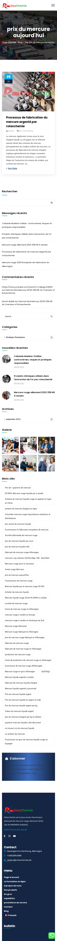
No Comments (26, 131)
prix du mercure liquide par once (19, 541)
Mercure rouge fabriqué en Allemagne (21, 632)
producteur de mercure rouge (17, 654)
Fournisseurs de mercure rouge (18, 581)
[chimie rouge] (14, 5)
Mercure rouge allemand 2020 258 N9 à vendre (25, 244)
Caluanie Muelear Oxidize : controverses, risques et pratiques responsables (27, 225)
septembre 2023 (29, 419)
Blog (20, 42)
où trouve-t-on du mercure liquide (19, 728)
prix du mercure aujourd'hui (17, 575)
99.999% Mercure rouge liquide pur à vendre (24, 493)
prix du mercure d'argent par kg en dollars (23, 717)
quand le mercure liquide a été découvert (23, 722)
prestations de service (15, 902)
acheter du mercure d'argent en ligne (21, 509)
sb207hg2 (45, 671)
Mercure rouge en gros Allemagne (20, 671)
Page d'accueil (9, 42)
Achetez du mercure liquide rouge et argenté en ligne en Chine (28, 501)
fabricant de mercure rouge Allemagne (22, 552)
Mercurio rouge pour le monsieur (19, 564)
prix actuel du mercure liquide (18, 524)
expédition (9, 898)
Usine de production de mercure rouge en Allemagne (28, 660)
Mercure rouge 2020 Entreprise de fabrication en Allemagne (25, 264)
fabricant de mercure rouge (17, 643)
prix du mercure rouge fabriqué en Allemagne (25, 637)
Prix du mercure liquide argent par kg (21, 705)
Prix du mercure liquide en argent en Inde (23, 700)
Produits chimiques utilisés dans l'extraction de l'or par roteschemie (26, 236)
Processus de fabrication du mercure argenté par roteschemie (26, 121)
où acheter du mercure (15, 734)
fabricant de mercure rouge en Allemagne (23, 649)
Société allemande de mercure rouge (21, 535)
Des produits (10, 890)
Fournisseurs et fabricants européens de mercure (26, 529)
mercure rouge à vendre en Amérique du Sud (24, 620)
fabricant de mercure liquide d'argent (21, 683)
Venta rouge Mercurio (14, 569)
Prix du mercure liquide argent (18, 694)
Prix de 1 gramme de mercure (18, 488)
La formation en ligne (15, 881)
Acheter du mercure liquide (17, 592)
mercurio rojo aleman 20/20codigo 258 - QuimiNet (27, 558)
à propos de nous (12, 885)
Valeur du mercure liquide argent (19, 711)
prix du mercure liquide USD (17, 547)
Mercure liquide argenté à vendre (19, 677)
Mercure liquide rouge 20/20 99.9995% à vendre (26, 598)
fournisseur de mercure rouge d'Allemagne (23, 666)
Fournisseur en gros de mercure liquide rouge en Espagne (26, 741)
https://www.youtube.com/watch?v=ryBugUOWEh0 (27, 287)
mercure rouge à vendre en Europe (20, 615)
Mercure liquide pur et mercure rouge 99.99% (24, 586)
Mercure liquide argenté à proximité (20, 688)
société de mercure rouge (16, 603)
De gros (8, 894)
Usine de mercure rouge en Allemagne (22, 609)
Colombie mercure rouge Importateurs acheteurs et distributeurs (27, 516)
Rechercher (9, 191)
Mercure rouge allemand (15, 626)
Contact (8, 907)
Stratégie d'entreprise (29, 337)
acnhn (11, 131)
